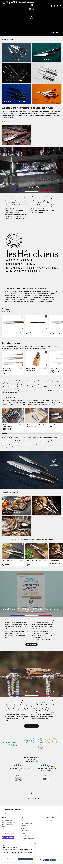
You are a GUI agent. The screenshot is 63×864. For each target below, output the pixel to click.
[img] (31, 759)
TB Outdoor (49, 820)
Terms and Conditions (27, 823)
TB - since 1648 (25, 820)
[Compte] (58, 6)
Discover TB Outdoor (31, 726)
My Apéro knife (31, 644)
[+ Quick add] (22, 329)
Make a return (25, 830)
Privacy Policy (25, 836)
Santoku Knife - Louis (8, 332)
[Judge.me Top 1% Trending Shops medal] (54, 740)
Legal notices (24, 825)
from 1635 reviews (30, 761)
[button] (30, 783)
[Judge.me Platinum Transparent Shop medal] (34, 740)
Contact (23, 833)
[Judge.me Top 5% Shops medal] (40, 746)
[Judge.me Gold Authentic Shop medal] (47, 740)
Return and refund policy (27, 838)
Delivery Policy (25, 828)
